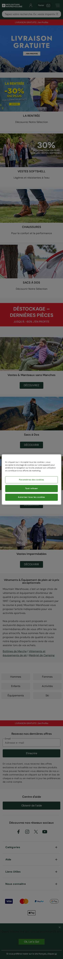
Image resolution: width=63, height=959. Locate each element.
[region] (31, 479)
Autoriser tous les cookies (31, 497)
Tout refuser (31, 488)
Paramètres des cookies (31, 479)
